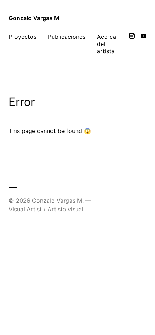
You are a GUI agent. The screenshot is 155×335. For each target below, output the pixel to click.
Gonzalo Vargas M (34, 18)
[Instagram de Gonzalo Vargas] (132, 43)
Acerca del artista (106, 44)
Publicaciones (66, 36)
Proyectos (22, 36)
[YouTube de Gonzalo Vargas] (143, 43)
